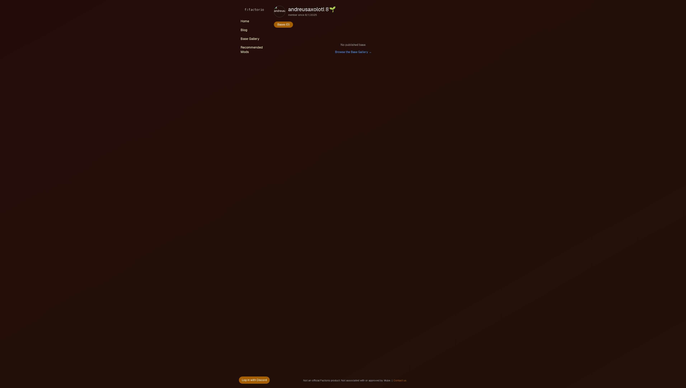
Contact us (399, 380)
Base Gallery (250, 39)
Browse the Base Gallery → (353, 52)
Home (245, 21)
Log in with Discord (254, 380)
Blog (244, 30)
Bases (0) (283, 24)
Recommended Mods (252, 49)
